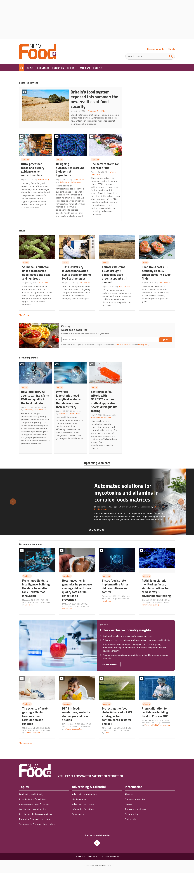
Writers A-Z (93, 856)
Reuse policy (78, 814)
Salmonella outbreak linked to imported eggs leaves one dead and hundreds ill (36, 273)
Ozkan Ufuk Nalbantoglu (70, 182)
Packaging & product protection (34, 819)
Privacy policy (131, 814)
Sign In (171, 49)
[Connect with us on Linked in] (97, 843)
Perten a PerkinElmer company (158, 725)
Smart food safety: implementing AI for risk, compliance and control (115, 586)
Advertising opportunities (84, 794)
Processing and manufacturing (34, 804)
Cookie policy (131, 819)
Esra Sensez (78, 179)
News (25, 262)
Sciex (107, 733)
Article (59, 159)
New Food (43, 283)
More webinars (25, 743)
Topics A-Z (80, 856)
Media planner (79, 799)
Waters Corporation (34, 733)
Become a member (156, 49)
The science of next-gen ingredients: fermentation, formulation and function (35, 716)
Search (171, 56)
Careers (128, 804)
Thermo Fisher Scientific (101, 417)
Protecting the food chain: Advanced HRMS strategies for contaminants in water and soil (117, 716)
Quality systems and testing (32, 809)
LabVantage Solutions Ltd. (35, 410)
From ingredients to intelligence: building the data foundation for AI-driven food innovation (36, 588)
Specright (29, 605)
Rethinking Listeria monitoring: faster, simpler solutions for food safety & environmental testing (156, 588)
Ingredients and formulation (32, 799)
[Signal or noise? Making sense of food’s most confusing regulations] (95, 530)
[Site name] (37, 58)
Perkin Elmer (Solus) (150, 605)
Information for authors (83, 809)
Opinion (25, 159)
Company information (135, 799)
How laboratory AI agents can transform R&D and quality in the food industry (35, 397)
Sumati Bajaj (43, 179)
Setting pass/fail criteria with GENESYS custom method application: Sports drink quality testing (104, 401)
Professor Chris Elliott (97, 111)
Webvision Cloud (104, 865)
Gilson (81, 507)
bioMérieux (67, 608)
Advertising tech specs (83, 804)
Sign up (165, 339)
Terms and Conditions (122, 344)
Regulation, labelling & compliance (36, 814)
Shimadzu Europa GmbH (70, 413)
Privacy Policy (144, 344)
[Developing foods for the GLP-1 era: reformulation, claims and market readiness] (103, 530)
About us (129, 794)
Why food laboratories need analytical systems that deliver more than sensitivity (68, 399)
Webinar (27, 576)
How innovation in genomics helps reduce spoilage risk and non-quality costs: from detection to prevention (77, 590)
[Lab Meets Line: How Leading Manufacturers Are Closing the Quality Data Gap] (92, 530)
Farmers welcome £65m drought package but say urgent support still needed (114, 274)
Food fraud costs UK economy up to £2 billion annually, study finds (156, 273)
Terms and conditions (135, 809)
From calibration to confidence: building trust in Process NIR (155, 712)
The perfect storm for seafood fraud (105, 166)
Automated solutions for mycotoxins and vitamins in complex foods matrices (51, 493)
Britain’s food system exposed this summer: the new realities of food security (94, 99)
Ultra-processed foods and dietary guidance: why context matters (32, 170)
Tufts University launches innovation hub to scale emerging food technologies (76, 273)
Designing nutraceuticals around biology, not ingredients (70, 170)
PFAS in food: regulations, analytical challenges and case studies (76, 714)
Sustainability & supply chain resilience (38, 824)
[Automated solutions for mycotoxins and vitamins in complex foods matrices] (98, 530)
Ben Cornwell (85, 283)
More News (24, 315)
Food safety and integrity (31, 794)
